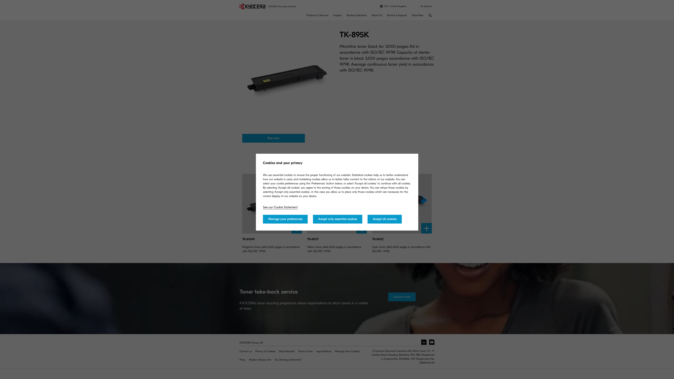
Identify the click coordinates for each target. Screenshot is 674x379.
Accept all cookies (385, 219)
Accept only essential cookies (337, 219)
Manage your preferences (285, 219)
